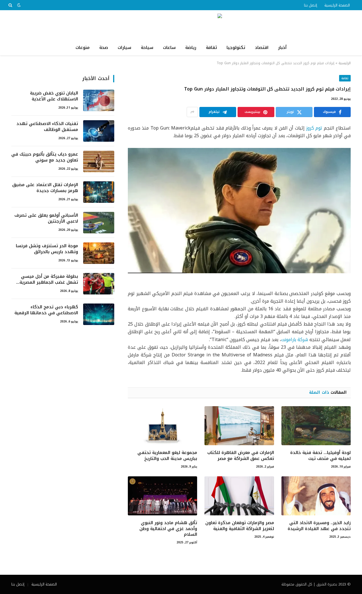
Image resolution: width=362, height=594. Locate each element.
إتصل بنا (310, 5)
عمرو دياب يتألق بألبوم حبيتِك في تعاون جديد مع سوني (44, 157)
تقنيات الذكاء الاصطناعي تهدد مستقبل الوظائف (47, 127)
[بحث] (10, 5)
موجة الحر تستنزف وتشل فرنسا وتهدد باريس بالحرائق (47, 249)
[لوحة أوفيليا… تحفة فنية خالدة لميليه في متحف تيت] (316, 425)
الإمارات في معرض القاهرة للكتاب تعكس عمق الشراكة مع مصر (240, 455)
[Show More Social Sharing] (192, 112)
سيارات (124, 47)
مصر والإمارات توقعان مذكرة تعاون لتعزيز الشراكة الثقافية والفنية (239, 525)
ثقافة (211, 47)
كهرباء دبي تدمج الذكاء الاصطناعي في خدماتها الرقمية (46, 310)
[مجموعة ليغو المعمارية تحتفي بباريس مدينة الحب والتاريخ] (162, 425)
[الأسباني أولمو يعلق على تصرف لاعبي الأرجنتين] (98, 222)
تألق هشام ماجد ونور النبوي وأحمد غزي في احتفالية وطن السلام (168, 528)
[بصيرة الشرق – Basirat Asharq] (181, 25)
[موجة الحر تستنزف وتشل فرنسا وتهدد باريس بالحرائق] (98, 253)
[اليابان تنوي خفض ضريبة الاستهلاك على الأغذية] (98, 100)
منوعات (83, 47)
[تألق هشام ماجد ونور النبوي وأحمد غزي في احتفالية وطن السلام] (162, 495)
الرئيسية (345, 63)
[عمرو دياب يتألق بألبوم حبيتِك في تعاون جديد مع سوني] (98, 161)
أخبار (282, 47)
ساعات (169, 47)
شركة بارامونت (294, 339)
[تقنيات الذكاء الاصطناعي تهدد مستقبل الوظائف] (98, 131)
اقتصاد (261, 47)
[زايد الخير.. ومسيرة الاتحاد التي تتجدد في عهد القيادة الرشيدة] (316, 495)
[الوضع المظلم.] (19, 5)
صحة (103, 47)
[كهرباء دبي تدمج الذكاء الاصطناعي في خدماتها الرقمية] (98, 314)
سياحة (147, 47)
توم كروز (314, 128)
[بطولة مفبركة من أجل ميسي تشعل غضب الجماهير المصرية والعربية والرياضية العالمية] (98, 283)
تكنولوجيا (236, 47)
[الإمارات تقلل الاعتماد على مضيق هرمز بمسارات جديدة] (98, 192)
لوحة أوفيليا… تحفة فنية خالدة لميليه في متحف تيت (320, 455)
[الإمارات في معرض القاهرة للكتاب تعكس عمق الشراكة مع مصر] (239, 425)
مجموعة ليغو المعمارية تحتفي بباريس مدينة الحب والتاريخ (167, 455)
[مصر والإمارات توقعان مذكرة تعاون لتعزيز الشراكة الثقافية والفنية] (239, 495)
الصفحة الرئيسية (337, 5)
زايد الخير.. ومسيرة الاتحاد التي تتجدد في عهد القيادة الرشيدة (319, 525)
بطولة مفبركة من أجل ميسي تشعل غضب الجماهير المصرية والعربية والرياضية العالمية (49, 280)
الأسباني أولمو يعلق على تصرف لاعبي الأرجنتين (46, 218)
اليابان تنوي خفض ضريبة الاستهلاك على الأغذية (54, 96)
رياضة (190, 47)
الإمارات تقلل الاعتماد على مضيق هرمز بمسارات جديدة (45, 188)
